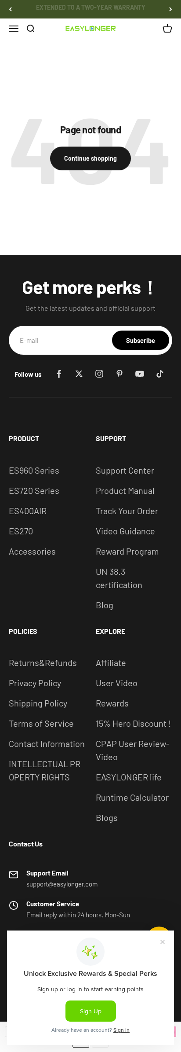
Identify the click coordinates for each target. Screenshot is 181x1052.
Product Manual (125, 490)
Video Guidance (125, 531)
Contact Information (47, 743)
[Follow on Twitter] (79, 373)
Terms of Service (41, 723)
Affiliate (111, 662)
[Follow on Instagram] (99, 373)
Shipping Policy (38, 703)
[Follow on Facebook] (58, 373)
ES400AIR (28, 510)
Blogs (107, 817)
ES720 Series (34, 490)
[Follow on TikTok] (160, 373)
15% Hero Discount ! (133, 723)
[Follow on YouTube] (139, 373)
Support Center (125, 470)
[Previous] (10, 9)
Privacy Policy (35, 682)
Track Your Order (127, 510)
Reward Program (127, 551)
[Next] (170, 9)
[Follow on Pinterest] (119, 373)
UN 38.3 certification (119, 578)
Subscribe (140, 340)
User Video (117, 682)
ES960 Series (34, 470)
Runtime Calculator (132, 797)
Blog (104, 605)
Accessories (32, 551)
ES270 (21, 531)
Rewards (112, 703)
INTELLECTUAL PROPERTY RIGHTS (44, 770)
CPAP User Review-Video (133, 750)
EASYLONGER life (129, 777)
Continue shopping (90, 158)
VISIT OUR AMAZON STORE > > (90, 9)
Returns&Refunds (43, 662)
